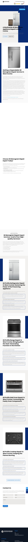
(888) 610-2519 (22, 9)
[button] (27, 492)
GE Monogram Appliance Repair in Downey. (12, 97)
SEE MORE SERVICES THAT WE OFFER (13, 480)
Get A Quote (5, 36)
